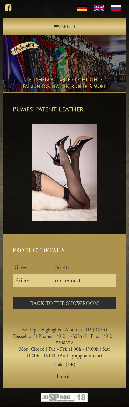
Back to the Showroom (64, 303)
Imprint (64, 376)
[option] (64, 172)
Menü (67, 27)
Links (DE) (64, 365)
